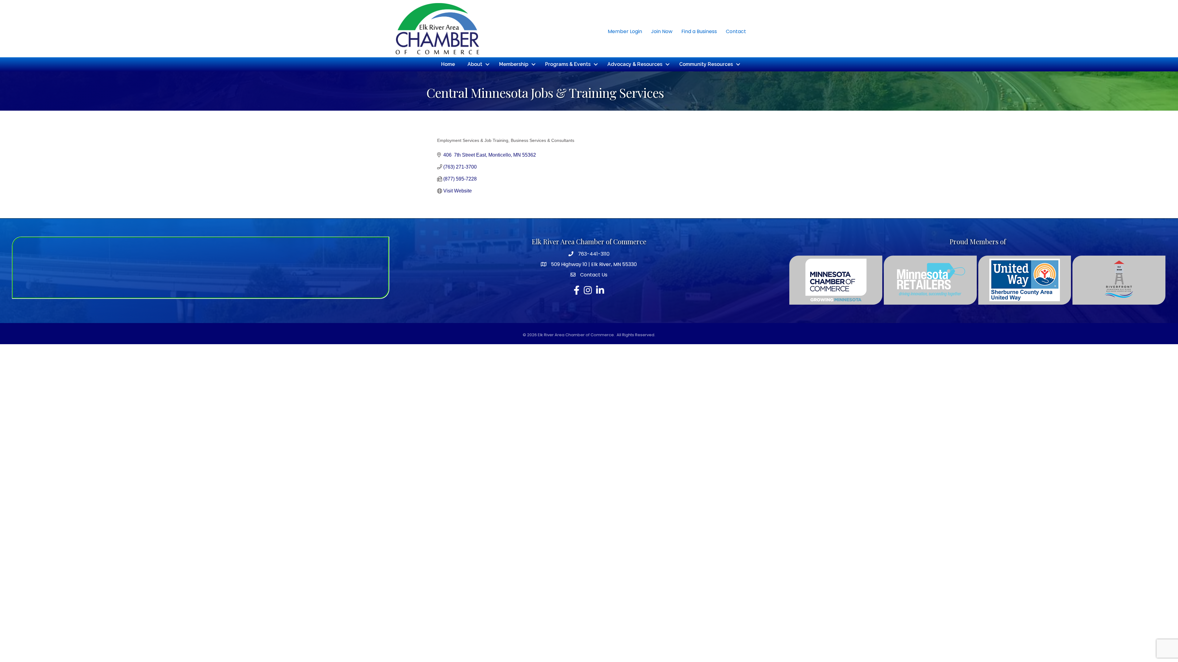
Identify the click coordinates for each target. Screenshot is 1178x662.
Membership (513, 64)
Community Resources (706, 64)
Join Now (661, 31)
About (475, 64)
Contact (736, 31)
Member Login (625, 31)
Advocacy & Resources (634, 64)
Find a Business (699, 31)
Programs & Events (568, 64)
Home (448, 64)
